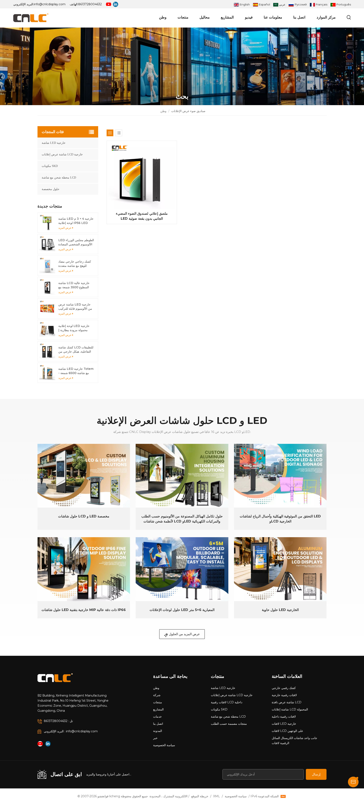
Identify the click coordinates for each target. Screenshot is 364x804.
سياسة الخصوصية (164, 745)
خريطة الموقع (199, 796)
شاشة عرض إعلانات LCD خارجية (62, 154)
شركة (157, 695)
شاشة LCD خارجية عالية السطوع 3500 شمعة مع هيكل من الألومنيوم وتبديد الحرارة (74, 285)
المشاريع (227, 17)
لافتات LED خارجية (284, 724)
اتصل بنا (299, 17)
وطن (162, 17)
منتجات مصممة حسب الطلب (229, 724)
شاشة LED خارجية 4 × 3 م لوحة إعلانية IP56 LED (76, 221)
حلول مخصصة (50, 189)
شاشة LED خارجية (54, 142)
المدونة (157, 731)
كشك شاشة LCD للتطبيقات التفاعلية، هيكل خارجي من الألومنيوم (75, 349)
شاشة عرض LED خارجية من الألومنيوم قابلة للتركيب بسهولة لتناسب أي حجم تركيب (75, 307)
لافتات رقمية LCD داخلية (226, 702)
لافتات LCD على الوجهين (287, 731)
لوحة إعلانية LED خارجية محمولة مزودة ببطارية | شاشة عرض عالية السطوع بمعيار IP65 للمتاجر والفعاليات (74, 328)
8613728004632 (90, 4)
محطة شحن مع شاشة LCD (59, 177)
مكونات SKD (50, 166)
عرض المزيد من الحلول (184, 634)
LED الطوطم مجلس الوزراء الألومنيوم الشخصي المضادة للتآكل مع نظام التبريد (76, 242)
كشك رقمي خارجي (284, 688)
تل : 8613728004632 (58, 721)
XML (216, 796)
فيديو (249, 17)
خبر (155, 738)
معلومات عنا (273, 17)
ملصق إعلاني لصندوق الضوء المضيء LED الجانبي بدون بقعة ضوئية (142, 216)
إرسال (316, 774)
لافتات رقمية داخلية (284, 716)
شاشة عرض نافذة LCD (286, 702)
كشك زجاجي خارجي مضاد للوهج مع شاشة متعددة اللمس (74, 264)
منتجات (183, 17)
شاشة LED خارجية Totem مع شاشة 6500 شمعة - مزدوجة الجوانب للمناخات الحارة (76, 371)
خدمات (157, 716)
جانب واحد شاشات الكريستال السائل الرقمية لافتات (294, 740)
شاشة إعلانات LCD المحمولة (290, 709)
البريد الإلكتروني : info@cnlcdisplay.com (71, 731)
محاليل (204, 17)
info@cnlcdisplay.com (50, 4)
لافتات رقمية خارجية (284, 695)
